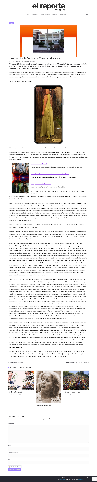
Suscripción (35, 14)
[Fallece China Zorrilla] (48, 372)
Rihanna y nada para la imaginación (76, 362)
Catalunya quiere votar (72, 392)
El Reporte (19, 61)
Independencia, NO (15, 392)
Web (9, 459)
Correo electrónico (13, 452)
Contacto (54, 14)
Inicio (28, 14)
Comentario (11, 423)
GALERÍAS (11, 23)
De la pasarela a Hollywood (39, 164)
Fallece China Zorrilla (44, 405)
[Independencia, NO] (21, 372)
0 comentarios (32, 61)
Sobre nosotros (45, 14)
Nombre (10, 445)
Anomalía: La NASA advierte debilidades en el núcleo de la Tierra (50, 174)
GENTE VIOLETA (63, 14)
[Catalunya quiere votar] (76, 372)
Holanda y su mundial (16, 362)
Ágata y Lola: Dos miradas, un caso (41, 184)
